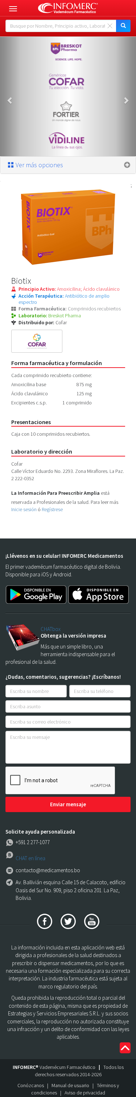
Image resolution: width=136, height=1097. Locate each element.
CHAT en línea (30, 858)
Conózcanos (30, 1085)
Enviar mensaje (68, 804)
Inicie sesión (24, 509)
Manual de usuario (70, 1085)
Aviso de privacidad (85, 1092)
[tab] (68, 165)
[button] (10, 96)
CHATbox (51, 629)
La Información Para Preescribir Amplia (55, 493)
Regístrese (52, 509)
